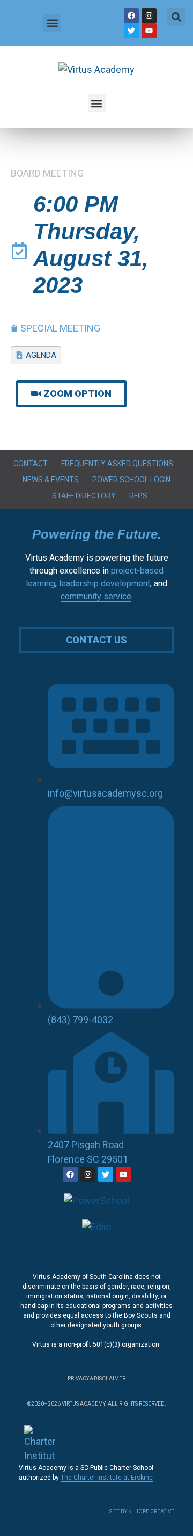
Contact (30, 463)
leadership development (104, 583)
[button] (52, 23)
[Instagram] (149, 15)
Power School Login (131, 479)
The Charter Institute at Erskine (107, 1477)
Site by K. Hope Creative (141, 1512)
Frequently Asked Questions (117, 463)
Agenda (41, 355)
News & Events (51, 479)
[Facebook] (131, 15)
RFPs (138, 495)
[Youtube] (149, 30)
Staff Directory (84, 495)
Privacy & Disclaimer (96, 1378)
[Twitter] (131, 30)
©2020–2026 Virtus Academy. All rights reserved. (96, 1404)
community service (96, 596)
